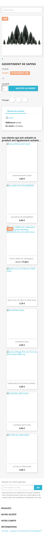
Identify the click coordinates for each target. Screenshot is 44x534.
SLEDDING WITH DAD (22, 425)
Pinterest (25, 99)
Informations (9, 527)
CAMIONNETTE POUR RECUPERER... (22, 383)
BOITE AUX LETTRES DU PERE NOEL (22, 300)
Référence (10, 122)
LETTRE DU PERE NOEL (22, 466)
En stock (10, 126)
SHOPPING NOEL (22, 342)
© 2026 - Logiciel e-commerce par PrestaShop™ (22, 531)
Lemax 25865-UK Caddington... (22, 258)
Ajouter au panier (23, 88)
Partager (12, 99)
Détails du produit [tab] (15, 111)
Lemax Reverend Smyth (22, 175)
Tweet (18, 99)
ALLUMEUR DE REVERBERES (22, 217)
